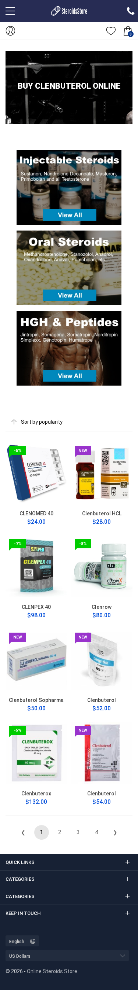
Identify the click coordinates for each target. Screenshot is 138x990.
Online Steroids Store (52, 971)
